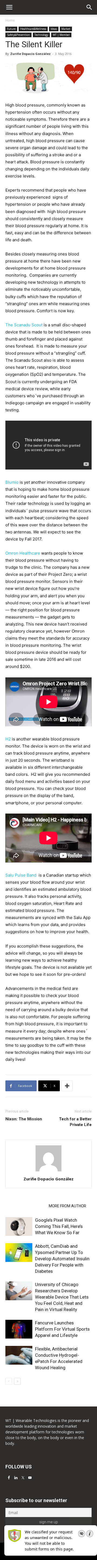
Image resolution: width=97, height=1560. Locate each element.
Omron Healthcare (22, 553)
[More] (67, 1085)
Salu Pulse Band (21, 875)
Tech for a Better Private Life (75, 1122)
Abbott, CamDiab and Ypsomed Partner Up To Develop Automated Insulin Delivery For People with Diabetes (62, 1258)
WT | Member (61, 35)
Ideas (54, 29)
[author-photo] (48, 1171)
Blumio (12, 482)
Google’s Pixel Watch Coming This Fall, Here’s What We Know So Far (59, 1226)
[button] (89, 7)
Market (65, 29)
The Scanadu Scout (24, 324)
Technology (41, 35)
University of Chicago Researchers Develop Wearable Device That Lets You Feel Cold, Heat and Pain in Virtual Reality (62, 1297)
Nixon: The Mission (23, 1119)
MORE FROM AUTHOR (67, 1206)
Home (10, 20)
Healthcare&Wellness (33, 29)
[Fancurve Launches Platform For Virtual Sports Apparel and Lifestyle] (18, 1329)
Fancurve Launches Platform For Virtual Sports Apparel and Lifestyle (62, 1329)
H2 (8, 739)
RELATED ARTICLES (25, 1206)
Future (11, 29)
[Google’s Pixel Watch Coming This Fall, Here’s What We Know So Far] (18, 1226)
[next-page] (17, 1381)
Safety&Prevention (18, 35)
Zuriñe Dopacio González (30, 54)
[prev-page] (8, 1381)
